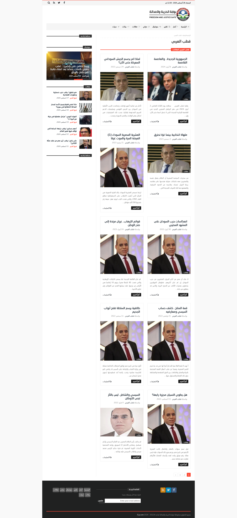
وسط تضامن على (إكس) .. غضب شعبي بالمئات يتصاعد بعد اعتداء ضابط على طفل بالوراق (69, 69)
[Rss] (54, 2)
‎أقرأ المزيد (183, 121)
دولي (62, 490)
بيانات (88, 495)
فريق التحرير (85, 76)
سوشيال (69, 490)
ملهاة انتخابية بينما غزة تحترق (170, 134)
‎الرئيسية (188, 35)
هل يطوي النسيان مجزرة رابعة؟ (169, 394)
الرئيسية (87, 490)
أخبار (80, 490)
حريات (81, 495)
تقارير (75, 490)
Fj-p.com (140, 515)
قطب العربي (176, 67)
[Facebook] (64, 2)
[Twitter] (59, 2)
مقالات (186, 99)
